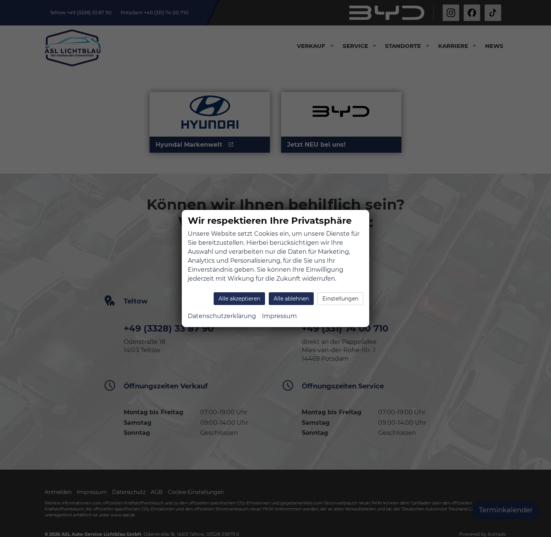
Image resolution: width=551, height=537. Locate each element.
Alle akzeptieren (239, 298)
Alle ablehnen (291, 298)
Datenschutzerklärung (222, 316)
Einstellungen (340, 298)
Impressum (279, 316)
